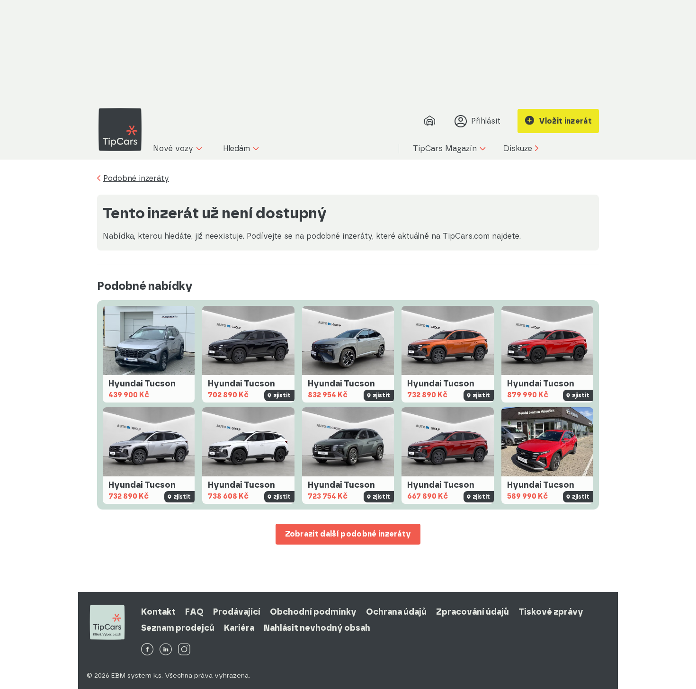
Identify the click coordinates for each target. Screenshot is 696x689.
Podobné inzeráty (136, 178)
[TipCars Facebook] (147, 650)
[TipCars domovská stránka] (123, 129)
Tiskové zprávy (550, 612)
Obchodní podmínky (313, 612)
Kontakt (158, 612)
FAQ (194, 612)
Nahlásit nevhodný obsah (317, 628)
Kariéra (239, 628)
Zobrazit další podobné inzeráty (348, 533)
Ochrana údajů (396, 612)
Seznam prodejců (177, 628)
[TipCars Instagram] (184, 650)
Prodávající (236, 612)
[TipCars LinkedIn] (166, 650)
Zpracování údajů (472, 612)
